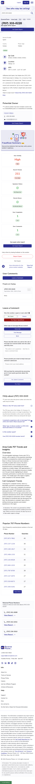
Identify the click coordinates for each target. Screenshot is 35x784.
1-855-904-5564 (6, 653)
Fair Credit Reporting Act (22, 739)
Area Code (14, 19)
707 (20, 19)
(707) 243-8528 (9, 560)
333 (24, 19)
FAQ (2, 701)
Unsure (24, 316)
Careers (3, 681)
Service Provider (7, 37)
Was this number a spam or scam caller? (16, 313)
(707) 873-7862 (9, 538)
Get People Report (17, 123)
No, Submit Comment (17, 379)
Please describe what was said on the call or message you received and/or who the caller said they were (17, 343)
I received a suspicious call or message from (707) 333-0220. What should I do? (16, 421)
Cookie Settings (6, 782)
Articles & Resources (7, 687)
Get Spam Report (17, 29)
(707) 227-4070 (9, 576)
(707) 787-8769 (9, 571)
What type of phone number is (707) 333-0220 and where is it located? (16, 426)
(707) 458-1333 (9, 554)
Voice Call (17, 329)
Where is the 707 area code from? (13, 406)
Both (17, 336)
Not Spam (17, 261)
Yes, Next (17, 384)
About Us (4, 672)
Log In (19, 2)
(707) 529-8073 (9, 581)
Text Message (17, 332)
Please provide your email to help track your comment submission (17, 359)
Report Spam (17, 256)
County (5, 44)
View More (17, 592)
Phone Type (21, 44)
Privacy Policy (5, 678)
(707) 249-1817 (9, 549)
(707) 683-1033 (9, 565)
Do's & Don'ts (5, 704)
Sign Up (26, 2)
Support (3, 695)
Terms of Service (6, 675)
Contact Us (4, 698)
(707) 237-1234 (9, 544)
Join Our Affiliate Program (8, 684)
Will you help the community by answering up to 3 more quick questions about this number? (17, 373)
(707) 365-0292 (9, 587)
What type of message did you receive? (16, 325)
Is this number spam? (9, 432)
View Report (8, 615)
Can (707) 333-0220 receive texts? (14, 436)
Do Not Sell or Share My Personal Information (14, 707)
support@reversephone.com (9, 656)
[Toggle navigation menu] (32, 2)
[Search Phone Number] (32, 13)
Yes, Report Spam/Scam (17, 320)
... (29, 289)
